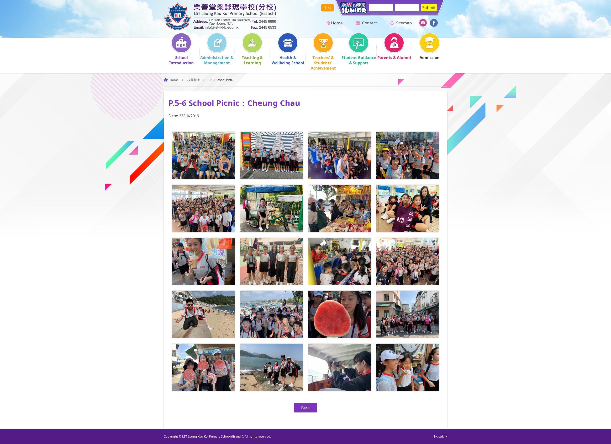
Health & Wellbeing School (288, 60)
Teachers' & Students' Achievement (323, 63)
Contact (369, 23)
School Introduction (181, 60)
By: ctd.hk (440, 436)
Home (337, 23)
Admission (430, 57)
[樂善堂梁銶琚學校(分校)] (220, 28)
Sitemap (404, 23)
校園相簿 (193, 80)
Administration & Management (216, 60)
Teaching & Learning (252, 60)
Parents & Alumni (394, 57)
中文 (327, 7)
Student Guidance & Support (359, 60)
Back (305, 408)
